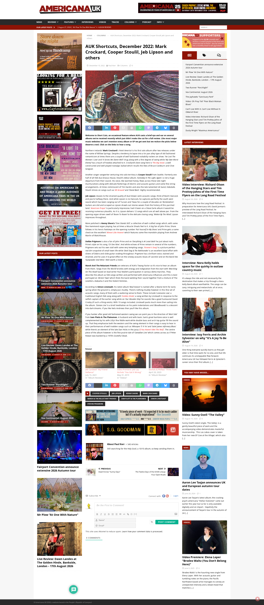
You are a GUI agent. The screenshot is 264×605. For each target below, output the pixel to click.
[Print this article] (132, 128)
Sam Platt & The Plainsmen (133, 398)
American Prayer (98, 208)
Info (159, 22)
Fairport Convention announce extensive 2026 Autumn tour (58, 282)
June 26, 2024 (190, 493)
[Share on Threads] (174, 128)
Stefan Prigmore (95, 404)
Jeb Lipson (116, 393)
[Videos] (204, 395)
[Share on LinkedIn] (106, 128)
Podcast (146, 22)
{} (132, 514)
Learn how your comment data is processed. (142, 531)
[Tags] (204, 55)
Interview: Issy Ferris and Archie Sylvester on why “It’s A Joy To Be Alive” (204, 338)
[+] (135, 514)
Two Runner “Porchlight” (54, 384)
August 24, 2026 (191, 274)
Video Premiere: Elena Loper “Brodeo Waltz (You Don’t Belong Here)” (204, 560)
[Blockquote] (120, 514)
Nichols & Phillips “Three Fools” (163, 369)
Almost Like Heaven (115, 232)
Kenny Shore (132, 393)
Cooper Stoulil (99, 393)
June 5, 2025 (189, 568)
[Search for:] (213, 27)
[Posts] (189, 55)
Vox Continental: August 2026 (57, 418)
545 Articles (133, 444)
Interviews (87, 22)
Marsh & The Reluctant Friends (101, 398)
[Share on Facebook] (89, 128)
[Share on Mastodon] (148, 128)
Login (175, 495)
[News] (204, 462)
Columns (129, 22)
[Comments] (219, 55)
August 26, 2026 (191, 199)
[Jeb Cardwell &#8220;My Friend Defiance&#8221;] (99, 360)
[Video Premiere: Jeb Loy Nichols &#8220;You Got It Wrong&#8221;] (131, 360)
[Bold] (97, 514)
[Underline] (105, 514)
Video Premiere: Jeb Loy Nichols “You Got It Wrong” (129, 371)
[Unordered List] (116, 514)
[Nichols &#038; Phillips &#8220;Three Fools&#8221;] (163, 360)
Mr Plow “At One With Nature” (57, 317)
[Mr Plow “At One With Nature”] (59, 309)
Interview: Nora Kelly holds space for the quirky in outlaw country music (202, 266)
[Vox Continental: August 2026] (59, 410)
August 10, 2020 (191, 418)
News (39, 22)
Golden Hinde (128, 296)
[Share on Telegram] (157, 128)
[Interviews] (204, 164)
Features (69, 22)
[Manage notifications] (257, 599)
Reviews (52, 22)
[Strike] (109, 514)
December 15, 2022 (97, 65)
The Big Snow (158, 162)
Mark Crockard (150, 393)
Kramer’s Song (150, 247)
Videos (102, 22)
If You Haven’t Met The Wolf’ (151, 329)
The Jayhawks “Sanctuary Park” (200, 96)
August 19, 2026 (191, 345)
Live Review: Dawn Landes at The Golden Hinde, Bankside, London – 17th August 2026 (59, 348)
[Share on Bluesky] (165, 128)
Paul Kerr (112, 65)
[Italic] (101, 514)
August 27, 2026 (55, 287)
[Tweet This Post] (98, 128)
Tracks (115, 22)
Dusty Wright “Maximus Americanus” (202, 130)
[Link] (128, 514)
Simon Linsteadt (158, 398)
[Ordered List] (113, 514)
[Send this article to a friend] (123, 128)
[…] (183, 218)
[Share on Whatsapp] (140, 128)
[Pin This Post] (115, 128)
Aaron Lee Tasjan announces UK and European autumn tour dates (203, 486)
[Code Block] (124, 514)
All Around (119, 190)
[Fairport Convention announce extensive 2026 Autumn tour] (59, 275)
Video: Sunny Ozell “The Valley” (203, 415)
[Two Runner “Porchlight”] (59, 376)
